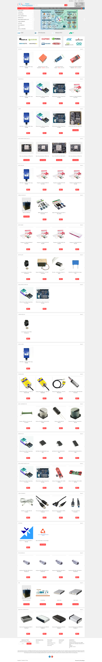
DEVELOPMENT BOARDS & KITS (23, 19)
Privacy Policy (49, 645)
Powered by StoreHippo (80, 660)
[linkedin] (83, 8)
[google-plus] (81, 8)
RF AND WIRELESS (21, 25)
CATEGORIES (20, 12)
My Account (61, 641)
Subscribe (29, 643)
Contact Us (68, 8)
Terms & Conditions (50, 644)
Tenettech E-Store (25, 660)
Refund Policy (49, 641)
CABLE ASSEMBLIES (21, 21)
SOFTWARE (20, 23)
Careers (63, 8)
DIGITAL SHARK (20, 10)
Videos (51, 8)
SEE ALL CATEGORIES (22, 28)
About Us (58, 8)
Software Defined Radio (45, 8)
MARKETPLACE (20, 17)
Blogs (55, 8)
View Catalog (75, 130)
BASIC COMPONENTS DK (22, 15)
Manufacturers (37, 8)
